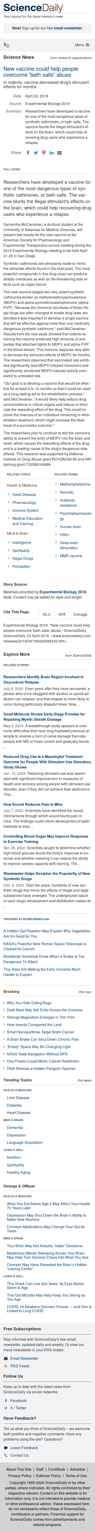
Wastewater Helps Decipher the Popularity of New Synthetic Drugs (46, 876)
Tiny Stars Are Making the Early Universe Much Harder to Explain (42, 972)
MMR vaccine (71, 555)
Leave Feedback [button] (24, 1447)
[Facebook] (28, 152)
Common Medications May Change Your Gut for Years (46, 1228)
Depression (16, 1135)
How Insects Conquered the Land (34, 1024)
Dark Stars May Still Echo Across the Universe (45, 1009)
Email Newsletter (24, 1358)
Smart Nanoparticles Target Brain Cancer (40, 1032)
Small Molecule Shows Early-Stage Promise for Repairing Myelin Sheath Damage (44, 716)
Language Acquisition (25, 1142)
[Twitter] (36, 152)
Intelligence (21, 542)
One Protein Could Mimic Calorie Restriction (43, 1061)
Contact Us (19, 1455)
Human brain (70, 526)
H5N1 (65, 534)
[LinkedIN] (51, 152)
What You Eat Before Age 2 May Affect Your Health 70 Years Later (48, 1205)
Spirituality (21, 550)
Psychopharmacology (76, 516)
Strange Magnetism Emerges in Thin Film (41, 1017)
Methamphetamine (75, 484)
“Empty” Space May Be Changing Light (39, 1046)
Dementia (15, 1127)
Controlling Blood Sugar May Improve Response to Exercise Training (45, 839)
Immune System (25, 510)
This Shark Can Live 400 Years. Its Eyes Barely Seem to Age (45, 1285)
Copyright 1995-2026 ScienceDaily (38, 1482)
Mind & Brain (17, 533)
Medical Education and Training (27, 521)
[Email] (59, 152)
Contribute (56, 1469)
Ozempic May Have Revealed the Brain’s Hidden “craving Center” (47, 1266)
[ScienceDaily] (33, 8)
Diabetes (14, 1105)
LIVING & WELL (13, 1150)
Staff (40, 1469)
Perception (21, 566)
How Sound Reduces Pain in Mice (32, 804)
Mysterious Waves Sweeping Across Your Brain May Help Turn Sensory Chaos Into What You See (48, 1255)
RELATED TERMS (66, 474)
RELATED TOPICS (19, 474)
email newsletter (68, 28)
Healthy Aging (18, 1172)
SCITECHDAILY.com (36, 919)
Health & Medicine (22, 485)
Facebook (18, 1400)
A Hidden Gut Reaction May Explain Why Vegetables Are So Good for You (46, 933)
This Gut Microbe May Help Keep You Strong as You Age (46, 1297)
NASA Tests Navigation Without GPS (37, 1054)
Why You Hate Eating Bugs (29, 1002)
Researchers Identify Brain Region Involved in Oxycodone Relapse (43, 679)
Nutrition (14, 1157)
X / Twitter (18, 1407)
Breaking (11, 991)
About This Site (18, 1469)
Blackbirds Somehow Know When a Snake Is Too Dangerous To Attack (44, 959)
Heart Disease (24, 494)
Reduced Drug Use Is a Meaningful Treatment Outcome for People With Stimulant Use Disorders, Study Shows (47, 762)
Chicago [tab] (80, 614)
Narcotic (67, 492)
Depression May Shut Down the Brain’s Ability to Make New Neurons (46, 1217)
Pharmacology (24, 502)
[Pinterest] (44, 152)
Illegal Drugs (22, 558)
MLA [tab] (46, 614)
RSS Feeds (20, 1365)
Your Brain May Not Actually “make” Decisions (44, 1245)
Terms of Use (76, 1475)
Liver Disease (18, 1097)
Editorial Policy (48, 1475)
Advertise (77, 1469)
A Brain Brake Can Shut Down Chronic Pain (43, 1039)
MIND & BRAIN (13, 1120)
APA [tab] (62, 614)
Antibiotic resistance (68, 502)
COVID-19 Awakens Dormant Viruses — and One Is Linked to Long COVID (49, 1308)
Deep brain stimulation (69, 545)
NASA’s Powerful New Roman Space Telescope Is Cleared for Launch (44, 946)
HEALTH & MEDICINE (17, 1090)
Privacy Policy (20, 1475)
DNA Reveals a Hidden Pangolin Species (41, 1068)
